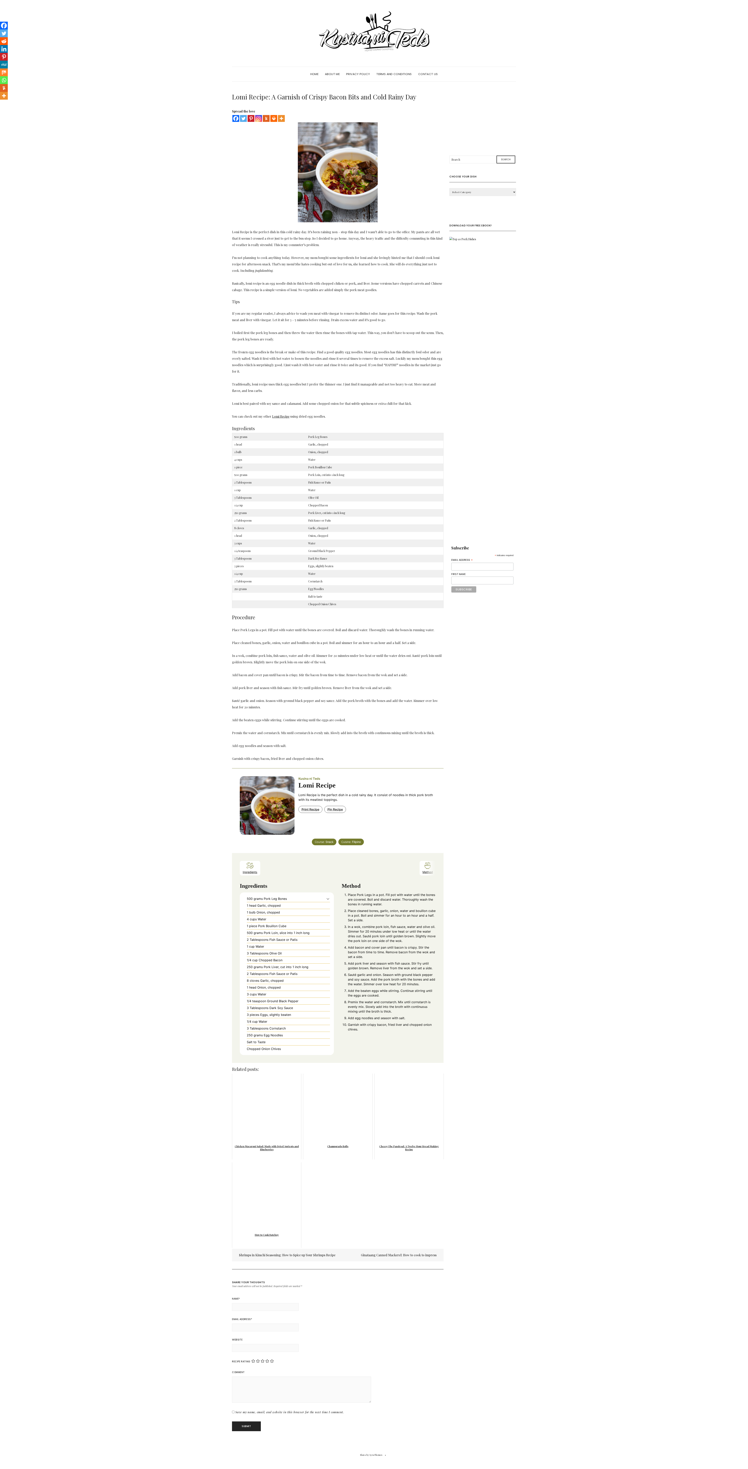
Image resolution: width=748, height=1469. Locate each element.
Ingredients (250, 872)
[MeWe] (4, 64)
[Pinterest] (251, 118)
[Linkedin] (4, 49)
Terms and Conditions (394, 74)
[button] (328, 899)
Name (236, 1298)
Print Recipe (310, 809)
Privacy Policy (358, 74)
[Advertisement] (482, 116)
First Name (458, 574)
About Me (332, 74)
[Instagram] (258, 118)
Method (428, 872)
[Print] (273, 118)
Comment (238, 1372)
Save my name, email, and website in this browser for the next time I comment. (289, 1412)
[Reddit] (4, 41)
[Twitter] (243, 118)
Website (237, 1339)
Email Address (242, 1319)
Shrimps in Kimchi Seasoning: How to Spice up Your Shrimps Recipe (286, 1255)
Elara (363, 1454)
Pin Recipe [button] (335, 809)
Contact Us (428, 74)
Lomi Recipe (280, 416)
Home (314, 74)
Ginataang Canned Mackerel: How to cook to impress (399, 1255)
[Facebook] (235, 118)
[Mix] (4, 72)
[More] (281, 118)
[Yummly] (266, 118)
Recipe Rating (241, 1361)
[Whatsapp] (4, 80)
